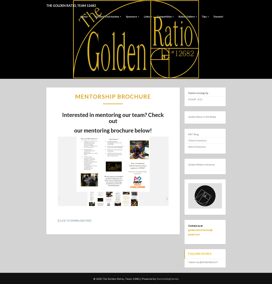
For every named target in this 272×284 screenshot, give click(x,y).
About (84, 16)
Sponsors (132, 16)
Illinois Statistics (197, 140)
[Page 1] (100, 199)
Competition (164, 16)
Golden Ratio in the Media (202, 116)
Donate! (218, 16)
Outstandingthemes (168, 278)
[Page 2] (126, 199)
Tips (204, 16)
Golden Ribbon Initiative (201, 164)
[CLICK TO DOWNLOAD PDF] (74, 220)
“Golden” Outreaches (107, 16)
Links (147, 16)
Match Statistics (197, 146)
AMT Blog (193, 134)
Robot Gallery (186, 16)
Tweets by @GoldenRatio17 (203, 262)
